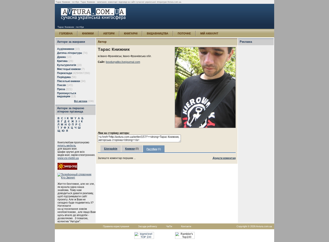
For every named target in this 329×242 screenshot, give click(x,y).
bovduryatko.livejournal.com (123, 62)
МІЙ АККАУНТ (209, 33)
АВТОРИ (109, 33)
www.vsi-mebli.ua (68, 158)
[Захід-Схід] (67, 168)
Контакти (186, 226)
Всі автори (80, 101)
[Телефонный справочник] (77, 177)
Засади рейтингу (147, 226)
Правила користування (116, 226)
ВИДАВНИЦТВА (157, 33)
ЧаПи (169, 226)
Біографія (110, 148)
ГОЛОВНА (66, 33)
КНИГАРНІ (130, 33)
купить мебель (67, 145)
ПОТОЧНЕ (184, 33)
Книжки (130, 148)
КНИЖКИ (88, 33)
